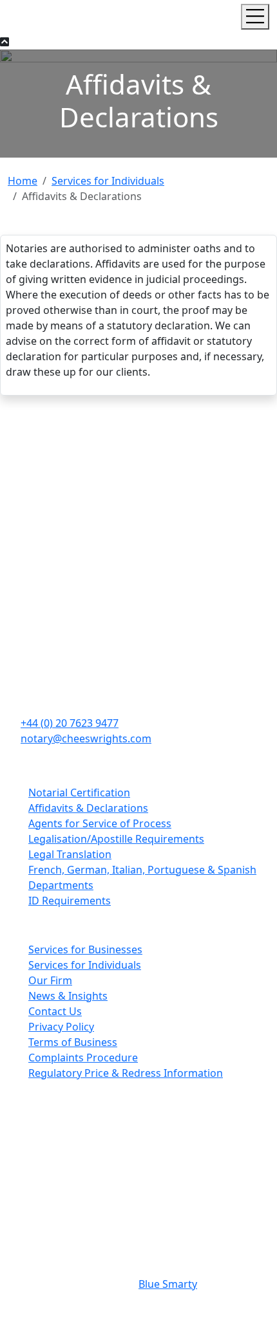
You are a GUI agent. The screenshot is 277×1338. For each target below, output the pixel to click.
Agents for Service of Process (99, 823)
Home (22, 181)
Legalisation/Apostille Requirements (116, 839)
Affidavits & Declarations (88, 808)
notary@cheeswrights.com (86, 738)
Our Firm (50, 980)
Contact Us (55, 1011)
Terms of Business (72, 1042)
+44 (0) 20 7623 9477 (70, 723)
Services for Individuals (108, 181)
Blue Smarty (167, 1284)
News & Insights (68, 996)
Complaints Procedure (83, 1057)
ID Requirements (69, 901)
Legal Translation (69, 854)
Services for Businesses (85, 949)
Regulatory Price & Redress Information (125, 1073)
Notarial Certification (79, 792)
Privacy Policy (61, 1027)
